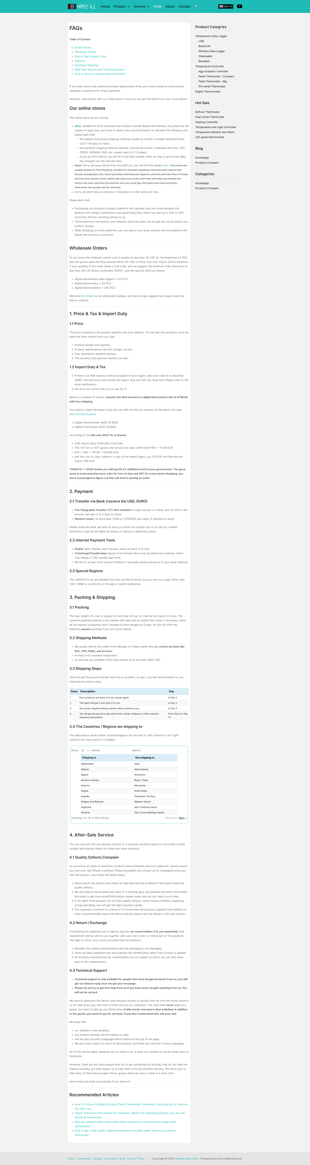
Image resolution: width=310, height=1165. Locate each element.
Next (182, 817)
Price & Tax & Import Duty (90, 56)
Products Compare (206, 162)
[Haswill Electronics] (82, 6)
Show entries (85, 750)
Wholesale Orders (85, 51)
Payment (80, 60)
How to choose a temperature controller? (100, 73)
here (165, 165)
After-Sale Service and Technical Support (100, 69)
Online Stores (83, 47)
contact (89, 296)
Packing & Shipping (86, 65)
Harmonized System (82, 414)
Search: (136, 750)
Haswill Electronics (187, 1158)
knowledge (202, 157)
